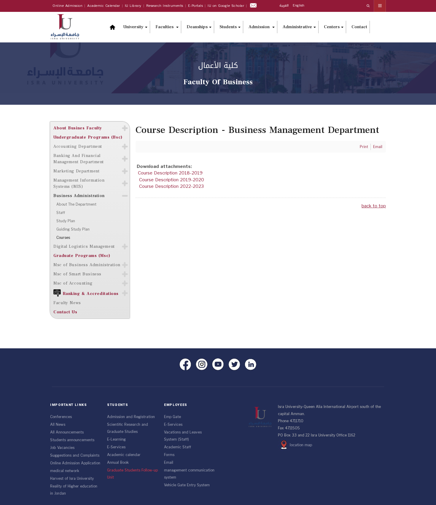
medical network (64, 471)
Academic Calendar (103, 6)
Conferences (61, 417)
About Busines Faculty (77, 128)
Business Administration (79, 196)
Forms (169, 455)
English (298, 5)
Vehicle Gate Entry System (187, 485)
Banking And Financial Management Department (78, 159)
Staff (60, 212)
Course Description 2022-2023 (171, 186)
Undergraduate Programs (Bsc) (87, 137)
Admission (260, 27)
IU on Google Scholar (226, 6)
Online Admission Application (75, 463)
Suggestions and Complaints (74, 455)
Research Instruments (164, 6)
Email (168, 462)
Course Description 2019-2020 (171, 180)
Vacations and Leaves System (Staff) (183, 436)
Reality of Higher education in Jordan (73, 490)
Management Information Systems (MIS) (78, 183)
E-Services (116, 447)
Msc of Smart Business (77, 274)
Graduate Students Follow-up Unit (132, 474)
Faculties (165, 27)
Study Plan (65, 221)
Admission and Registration (131, 417)
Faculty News (67, 303)
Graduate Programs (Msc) (81, 256)
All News (57, 424)
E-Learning (116, 439)
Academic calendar (124, 455)
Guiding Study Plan (73, 229)
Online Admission (67, 6)
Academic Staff (177, 447)
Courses (63, 237)
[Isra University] (68, 26)
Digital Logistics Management (84, 246)
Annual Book (118, 462)
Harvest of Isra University (72, 478)
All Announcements (67, 432)
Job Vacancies (62, 447)
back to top (374, 206)
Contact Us (65, 312)
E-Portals (195, 6)
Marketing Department (76, 171)
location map (301, 445)
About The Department (76, 204)
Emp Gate (172, 417)
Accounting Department (77, 146)
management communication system (189, 474)
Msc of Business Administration (86, 265)
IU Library (133, 6)
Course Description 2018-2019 (170, 173)
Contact (359, 27)
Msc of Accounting (73, 283)
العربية (284, 5)
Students (228, 27)
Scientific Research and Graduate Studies (127, 428)
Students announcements (72, 440)
